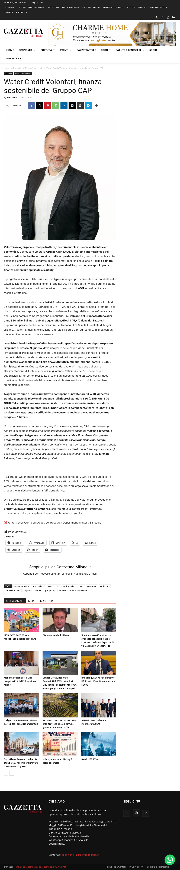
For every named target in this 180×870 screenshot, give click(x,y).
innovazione (21, 866)
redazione (12, 97)
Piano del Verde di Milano (56, 635)
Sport (153, 50)
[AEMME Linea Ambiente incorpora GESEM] (98, 705)
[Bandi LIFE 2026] (98, 744)
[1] (58, 306)
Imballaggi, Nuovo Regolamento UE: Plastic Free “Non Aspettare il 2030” (98, 681)
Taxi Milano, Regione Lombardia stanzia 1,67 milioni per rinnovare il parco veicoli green (21, 763)
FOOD (104, 50)
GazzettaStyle (86, 50)
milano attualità (21, 586)
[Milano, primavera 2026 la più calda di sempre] (60, 744)
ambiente (104, 586)
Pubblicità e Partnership (157, 866)
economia (91, 586)
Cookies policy (57, 843)
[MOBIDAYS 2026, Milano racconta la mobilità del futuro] (21, 620)
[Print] (80, 105)
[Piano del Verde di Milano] (60, 620)
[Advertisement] (149, 97)
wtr (81, 586)
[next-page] (11, 773)
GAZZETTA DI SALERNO (136, 7)
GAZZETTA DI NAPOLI (113, 7)
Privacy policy (136, 866)
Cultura (46, 50)
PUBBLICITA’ (21, 12)
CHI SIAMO (9, 7)
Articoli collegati (15, 601)
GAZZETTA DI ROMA (91, 7)
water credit (53, 586)
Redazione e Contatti (116, 866)
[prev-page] (6, 773)
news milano (38, 586)
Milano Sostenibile (34, 68)
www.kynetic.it (62, 866)
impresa (27, 590)
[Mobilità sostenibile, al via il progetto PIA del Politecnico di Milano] (21, 663)
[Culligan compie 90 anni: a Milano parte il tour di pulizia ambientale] (21, 705)
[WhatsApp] (55, 105)
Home (10, 50)
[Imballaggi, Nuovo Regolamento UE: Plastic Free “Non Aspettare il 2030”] (98, 663)
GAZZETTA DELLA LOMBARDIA (30, 7)
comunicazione (35, 866)
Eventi (64, 50)
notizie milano (69, 586)
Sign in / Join (38, 2)
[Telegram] (88, 105)
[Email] (72, 105)
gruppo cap (50, 590)
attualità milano (12, 590)
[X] (39, 105)
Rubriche (12, 58)
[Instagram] (167, 17)
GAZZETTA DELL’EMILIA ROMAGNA (63, 7)
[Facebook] (162, 17)
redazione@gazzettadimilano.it (80, 854)
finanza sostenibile (78, 590)
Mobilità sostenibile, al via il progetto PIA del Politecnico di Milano (20, 681)
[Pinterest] (47, 105)
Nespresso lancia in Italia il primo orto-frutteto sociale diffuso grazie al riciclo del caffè (60, 724)
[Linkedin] (173, 17)
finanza (62, 590)
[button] (156, 17)
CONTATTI (8, 12)
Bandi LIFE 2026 (89, 759)
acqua (38, 590)
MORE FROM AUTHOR (40, 601)
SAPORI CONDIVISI (158, 7)
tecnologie (49, 866)
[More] (96, 105)
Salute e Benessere (129, 50)
